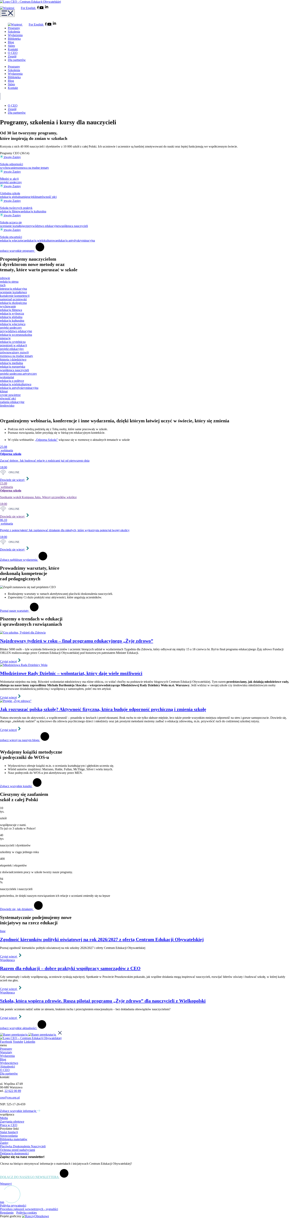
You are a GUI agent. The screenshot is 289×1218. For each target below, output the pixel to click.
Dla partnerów (17, 60)
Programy (14, 28)
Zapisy (4, 1142)
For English (28, 8)
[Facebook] (38, 8)
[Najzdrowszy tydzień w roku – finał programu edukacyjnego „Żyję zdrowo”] (144, 632)
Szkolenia (14, 31)
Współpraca (7, 960)
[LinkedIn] (46, 8)
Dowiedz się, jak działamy (17, 909)
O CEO (12, 52)
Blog (11, 42)
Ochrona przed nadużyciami (17, 1150)
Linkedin (29, 1041)
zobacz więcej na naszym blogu (20, 740)
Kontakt (13, 49)
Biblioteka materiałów (13, 1139)
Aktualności (7, 1066)
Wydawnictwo (9, 1063)
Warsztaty (6, 1052)
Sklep (11, 45)
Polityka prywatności (13, 1205)
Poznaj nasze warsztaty (14, 610)
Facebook (6, 1041)
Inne (3, 931)
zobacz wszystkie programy (17, 250)
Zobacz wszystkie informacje (18, 1111)
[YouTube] (42, 8)
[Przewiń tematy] (2, 412)
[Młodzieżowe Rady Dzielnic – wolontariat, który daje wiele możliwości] (144, 665)
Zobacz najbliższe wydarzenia (19, 559)
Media (4, 1118)
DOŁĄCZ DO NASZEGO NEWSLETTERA (29, 1177)
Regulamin (7, 1212)
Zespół (12, 56)
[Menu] (7, 13)
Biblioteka (14, 38)
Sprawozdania (9, 1135)
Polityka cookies (26, 1212)
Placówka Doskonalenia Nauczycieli (23, 1146)
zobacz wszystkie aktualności (18, 1028)
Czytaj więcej (8, 661)
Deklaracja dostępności (14, 1153)
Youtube (18, 1041)
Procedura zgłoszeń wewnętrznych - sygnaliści (29, 1209)
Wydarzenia (15, 35)
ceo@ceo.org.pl (10, 1097)
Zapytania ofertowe (12, 1121)
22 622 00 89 (13, 1091)
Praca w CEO (8, 1125)
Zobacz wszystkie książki (16, 786)
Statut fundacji (9, 1132)
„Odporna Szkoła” (46, 439)
